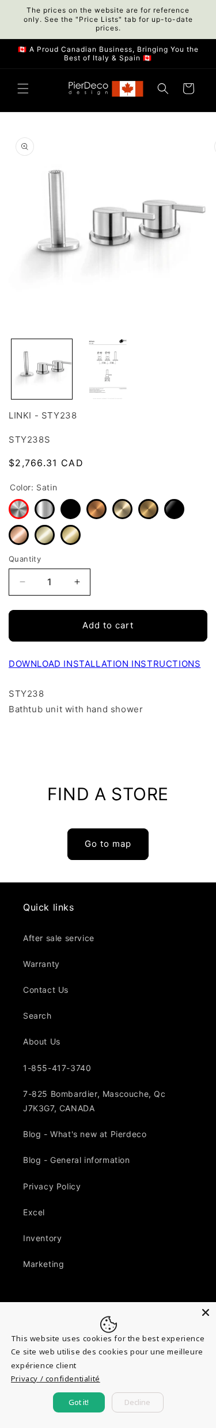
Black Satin (70, 509)
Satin (19, 509)
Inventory (42, 1238)
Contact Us (46, 990)
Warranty (41, 964)
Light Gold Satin (122, 509)
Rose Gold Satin (96, 509)
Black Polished (174, 509)
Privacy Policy (52, 1186)
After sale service (58, 938)
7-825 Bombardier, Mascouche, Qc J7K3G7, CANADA (94, 1101)
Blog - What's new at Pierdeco (84, 1134)
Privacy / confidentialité (55, 1378)
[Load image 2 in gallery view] (108, 369)
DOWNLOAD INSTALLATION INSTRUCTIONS (104, 663)
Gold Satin (148, 509)
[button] (23, 88)
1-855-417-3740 (57, 1068)
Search (37, 1015)
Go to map (108, 843)
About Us (41, 1041)
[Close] (205, 1312)
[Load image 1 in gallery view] (42, 369)
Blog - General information (76, 1160)
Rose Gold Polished (19, 535)
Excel (34, 1212)
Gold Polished (70, 535)
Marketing (43, 1264)
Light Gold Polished (45, 535)
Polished (45, 509)
